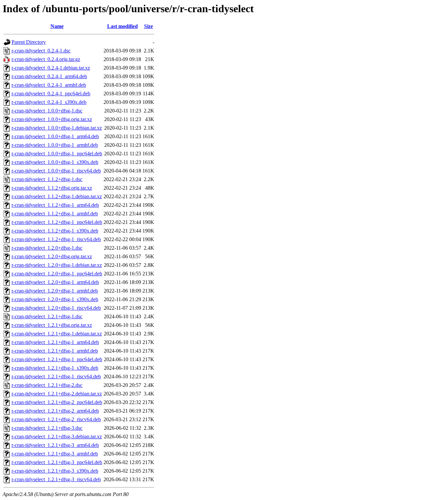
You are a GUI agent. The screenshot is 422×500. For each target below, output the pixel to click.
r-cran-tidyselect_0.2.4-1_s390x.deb (49, 102)
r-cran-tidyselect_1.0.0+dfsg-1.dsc (47, 110)
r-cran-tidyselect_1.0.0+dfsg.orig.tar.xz (52, 119)
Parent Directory (29, 42)
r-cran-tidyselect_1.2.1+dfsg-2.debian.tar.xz (57, 393)
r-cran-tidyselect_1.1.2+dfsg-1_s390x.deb (55, 231)
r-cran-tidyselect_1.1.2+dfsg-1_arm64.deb (55, 205)
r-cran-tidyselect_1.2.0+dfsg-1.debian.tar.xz (57, 265)
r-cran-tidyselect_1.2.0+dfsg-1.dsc (47, 248)
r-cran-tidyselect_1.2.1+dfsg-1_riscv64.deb (56, 376)
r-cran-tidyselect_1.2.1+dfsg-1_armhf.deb (55, 351)
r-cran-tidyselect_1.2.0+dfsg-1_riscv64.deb (56, 308)
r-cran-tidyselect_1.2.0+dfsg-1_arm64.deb (55, 282)
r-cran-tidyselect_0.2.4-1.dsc (41, 50)
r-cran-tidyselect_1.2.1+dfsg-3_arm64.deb (55, 445)
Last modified (122, 26)
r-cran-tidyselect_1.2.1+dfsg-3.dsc (47, 428)
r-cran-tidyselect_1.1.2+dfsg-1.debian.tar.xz (57, 196)
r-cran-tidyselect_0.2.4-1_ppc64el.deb (51, 93)
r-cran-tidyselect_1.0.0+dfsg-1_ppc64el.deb (57, 153)
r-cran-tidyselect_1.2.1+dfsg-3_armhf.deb (55, 453)
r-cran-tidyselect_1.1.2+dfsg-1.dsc (47, 179)
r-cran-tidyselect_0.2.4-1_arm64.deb (49, 76)
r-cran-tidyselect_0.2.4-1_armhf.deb (49, 85)
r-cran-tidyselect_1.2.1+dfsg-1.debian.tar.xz (57, 333)
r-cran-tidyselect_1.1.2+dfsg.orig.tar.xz (52, 188)
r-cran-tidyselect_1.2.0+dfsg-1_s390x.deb (55, 299)
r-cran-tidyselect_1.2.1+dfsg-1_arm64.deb (55, 342)
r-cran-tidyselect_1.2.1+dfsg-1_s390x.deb (55, 368)
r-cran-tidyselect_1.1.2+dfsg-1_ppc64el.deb (57, 222)
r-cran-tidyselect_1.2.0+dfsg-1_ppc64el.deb (57, 273)
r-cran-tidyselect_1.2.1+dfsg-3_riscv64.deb (56, 479)
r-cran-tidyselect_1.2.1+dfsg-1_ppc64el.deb (57, 359)
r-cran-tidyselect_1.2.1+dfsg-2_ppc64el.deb (57, 402)
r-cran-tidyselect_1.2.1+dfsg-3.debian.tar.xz (57, 436)
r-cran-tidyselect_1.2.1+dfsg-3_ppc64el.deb (57, 462)
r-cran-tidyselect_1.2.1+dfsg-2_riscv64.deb (56, 419)
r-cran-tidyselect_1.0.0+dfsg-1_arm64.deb (55, 136)
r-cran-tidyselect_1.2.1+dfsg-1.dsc (47, 316)
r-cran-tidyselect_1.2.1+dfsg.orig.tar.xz (52, 325)
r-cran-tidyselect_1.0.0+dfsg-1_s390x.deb (55, 162)
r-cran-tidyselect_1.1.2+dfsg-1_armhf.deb (55, 213)
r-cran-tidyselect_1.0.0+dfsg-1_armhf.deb (55, 145)
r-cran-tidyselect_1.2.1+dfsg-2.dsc (47, 385)
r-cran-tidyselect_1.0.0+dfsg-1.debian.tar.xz (57, 128)
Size (148, 26)
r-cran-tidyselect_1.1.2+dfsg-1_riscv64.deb (56, 239)
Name (57, 26)
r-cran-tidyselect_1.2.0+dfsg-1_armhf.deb (55, 291)
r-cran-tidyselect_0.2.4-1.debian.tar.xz (51, 68)
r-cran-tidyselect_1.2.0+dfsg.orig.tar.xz (52, 256)
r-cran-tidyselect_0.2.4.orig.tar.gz (46, 59)
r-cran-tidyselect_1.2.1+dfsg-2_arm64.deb (55, 411)
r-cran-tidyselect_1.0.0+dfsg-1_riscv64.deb (56, 170)
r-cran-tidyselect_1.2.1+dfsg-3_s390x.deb (55, 471)
